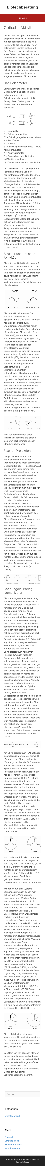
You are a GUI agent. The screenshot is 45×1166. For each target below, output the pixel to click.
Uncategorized (12, 1116)
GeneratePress (22, 1162)
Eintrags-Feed (12, 1141)
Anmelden (10, 1137)
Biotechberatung (22, 7)
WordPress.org (12, 1148)
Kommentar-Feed (13, 1144)
